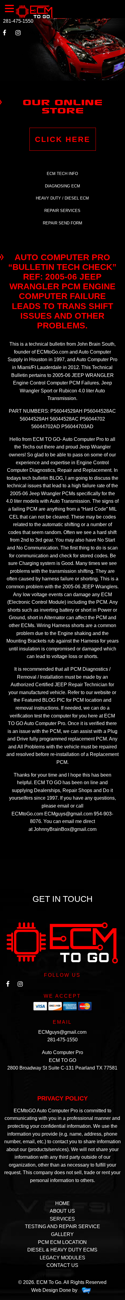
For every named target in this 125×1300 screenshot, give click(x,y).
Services (62, 1218)
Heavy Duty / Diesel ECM (62, 198)
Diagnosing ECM (62, 186)
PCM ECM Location (62, 1242)
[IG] (20, 985)
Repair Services (62, 210)
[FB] (7, 985)
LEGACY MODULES (62, 1257)
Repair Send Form (62, 223)
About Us (62, 1211)
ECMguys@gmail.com (62, 1032)
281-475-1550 (18, 21)
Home (62, 1203)
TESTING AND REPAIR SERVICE (62, 1226)
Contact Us (62, 1265)
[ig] (20, 34)
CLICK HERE (62, 139)
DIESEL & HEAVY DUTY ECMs (62, 1249)
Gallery (62, 1234)
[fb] (7, 34)
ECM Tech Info (62, 173)
